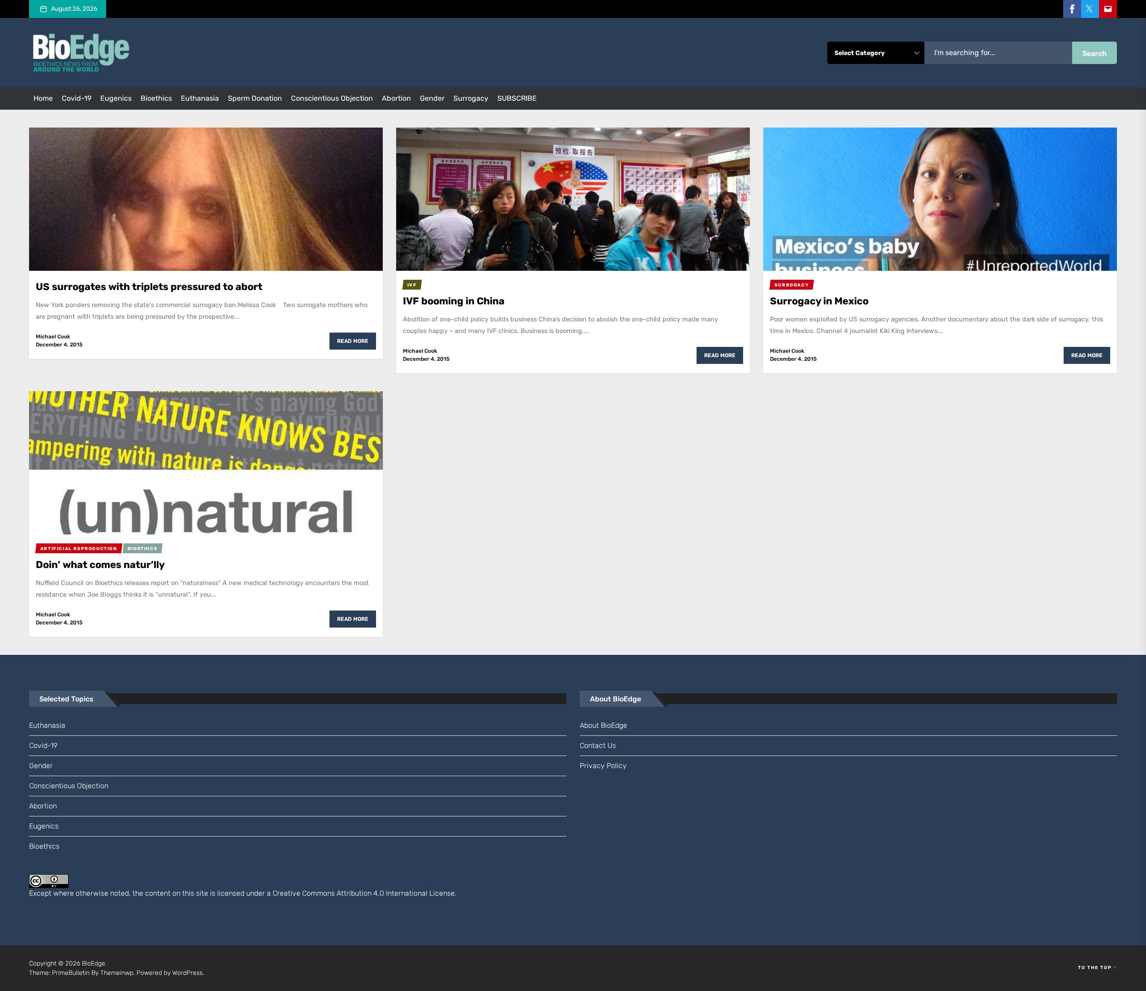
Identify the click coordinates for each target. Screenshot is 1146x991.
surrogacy (470, 98)
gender (432, 98)
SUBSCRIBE (517, 98)
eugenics (116, 98)
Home (43, 98)
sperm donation (255, 98)
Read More (352, 341)
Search (1094, 53)
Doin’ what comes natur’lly (100, 565)
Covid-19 (76, 98)
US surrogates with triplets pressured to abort (149, 287)
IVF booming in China (454, 301)
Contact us (598, 745)
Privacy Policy (603, 765)
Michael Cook (53, 336)
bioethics (156, 98)
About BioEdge (603, 725)
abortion (396, 98)
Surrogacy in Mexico (819, 301)
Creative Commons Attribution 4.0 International (350, 893)
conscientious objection (332, 98)
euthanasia (200, 98)
